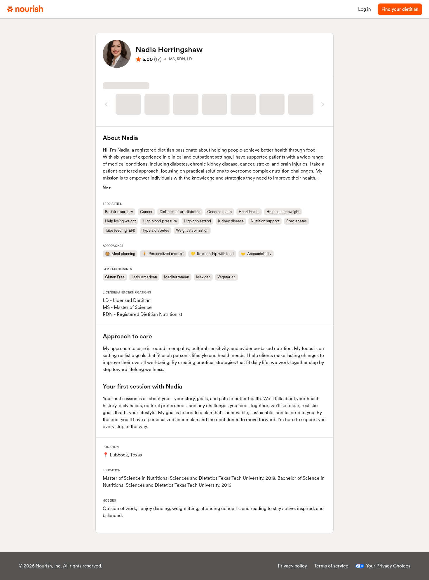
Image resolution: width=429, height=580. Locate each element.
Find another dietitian (214, 126)
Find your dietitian (399, 9)
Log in (364, 9)
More (107, 200)
